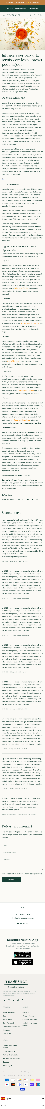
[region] (22, 913)
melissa (7, 341)
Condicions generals (27, 1072)
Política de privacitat (10, 1055)
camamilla (13, 382)
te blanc (31, 432)
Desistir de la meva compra (11, 1072)
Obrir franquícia (9, 1023)
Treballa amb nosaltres (11, 1027)
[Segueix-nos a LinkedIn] (28, 499)
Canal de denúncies (29, 1019)
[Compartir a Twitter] (32, 499)
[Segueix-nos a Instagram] (23, 499)
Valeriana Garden (21, 288)
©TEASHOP (27, 1075)
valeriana (5, 268)
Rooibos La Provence (30, 323)
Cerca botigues (28, 1016)
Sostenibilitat (7, 1019)
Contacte (6, 1030)
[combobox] (22, 1098)
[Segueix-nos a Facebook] (22, 1000)
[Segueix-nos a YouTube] (19, 499)
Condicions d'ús (9, 1051)
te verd (40, 432)
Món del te (7, 1034)
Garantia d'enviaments (11, 1058)
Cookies (6, 1062)
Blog (4, 1016)
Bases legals (7, 1065)
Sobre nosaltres (9, 1012)
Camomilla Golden (26, 390)
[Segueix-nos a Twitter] (18, 1000)
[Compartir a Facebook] (37, 499)
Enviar (11, 879)
